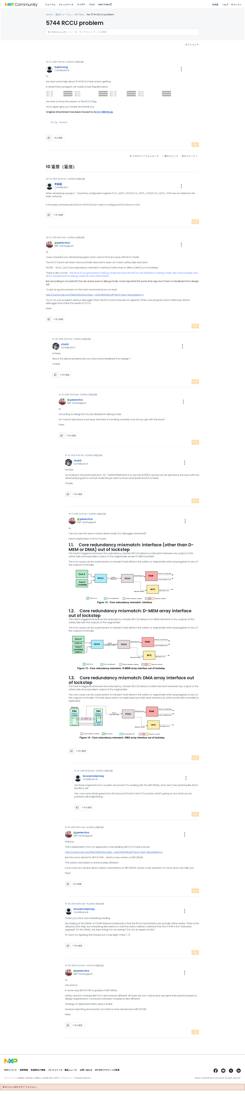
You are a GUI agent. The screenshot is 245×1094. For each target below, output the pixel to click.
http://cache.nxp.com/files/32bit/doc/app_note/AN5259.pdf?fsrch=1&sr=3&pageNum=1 (95, 294)
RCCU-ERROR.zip (103, 112)
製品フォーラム (63, 14)
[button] (181, 69)
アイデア (81, 4)
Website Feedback (83, 1078)
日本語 (215, 4)
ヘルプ (225, 4)
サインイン (236, 4)
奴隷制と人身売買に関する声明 (46, 1078)
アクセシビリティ (66, 1078)
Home (49, 14)
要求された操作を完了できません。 (20, 1087)
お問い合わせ (86, 1070)
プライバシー (9, 1078)
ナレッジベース (66, 4)
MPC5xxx (79, 14)
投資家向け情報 (38, 1070)
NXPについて (10, 1070)
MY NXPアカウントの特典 (107, 1070)
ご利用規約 (20, 1078)
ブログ (92, 4)
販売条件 (29, 1078)
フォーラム (50, 4)
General (63, 122)
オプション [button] (190, 44)
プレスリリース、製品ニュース (62, 1070)
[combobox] (136, 32)
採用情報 (24, 1070)
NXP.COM (104, 4)
